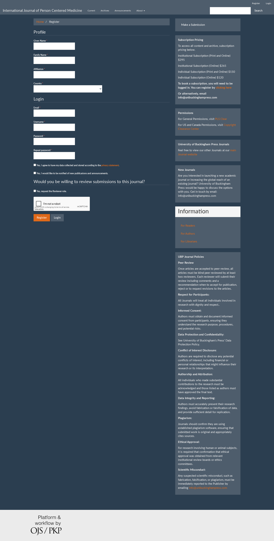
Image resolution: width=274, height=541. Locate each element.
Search (258, 10)
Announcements (123, 11)
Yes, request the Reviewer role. (51, 191)
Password (43, 136)
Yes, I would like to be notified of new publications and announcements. (72, 173)
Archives (105, 11)
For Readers (188, 225)
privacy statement (110, 165)
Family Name (45, 55)
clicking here (224, 87)
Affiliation (44, 69)
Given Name (45, 41)
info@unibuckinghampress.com (208, 488)
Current (91, 11)
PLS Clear (221, 119)
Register (256, 3)
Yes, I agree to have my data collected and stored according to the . (77, 165)
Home (40, 22)
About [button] (139, 11)
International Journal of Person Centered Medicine (42, 10)
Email (41, 107)
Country (43, 83)
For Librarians (189, 241)
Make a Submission (193, 24)
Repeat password (47, 150)
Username (44, 122)
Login (268, 3)
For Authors (188, 233)
